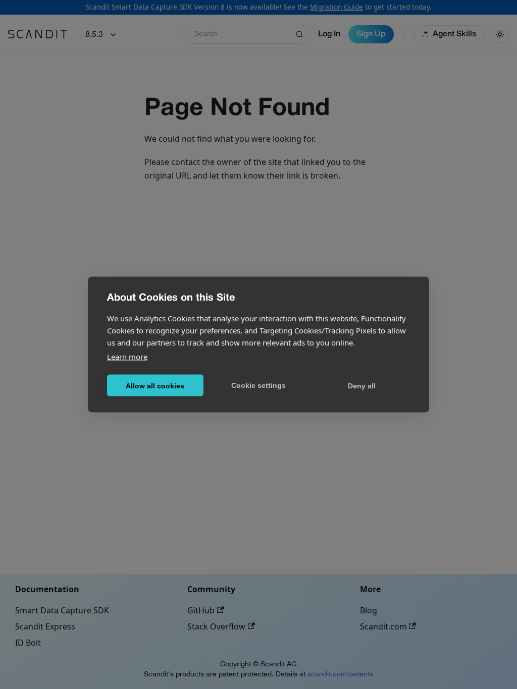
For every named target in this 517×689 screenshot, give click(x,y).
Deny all (362, 385)
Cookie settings (258, 385)
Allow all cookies (155, 385)
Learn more (127, 357)
